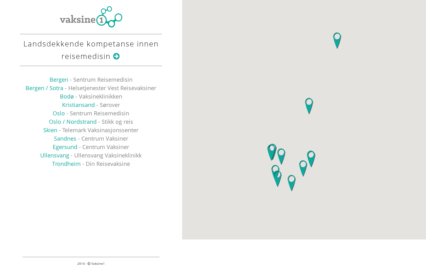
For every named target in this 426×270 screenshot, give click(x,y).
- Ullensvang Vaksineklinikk (91, 155)
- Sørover (91, 104)
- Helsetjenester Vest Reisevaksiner (91, 88)
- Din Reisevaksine (91, 163)
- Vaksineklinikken (91, 96)
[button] (271, 152)
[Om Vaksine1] (116, 56)
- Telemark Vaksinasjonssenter (90, 130)
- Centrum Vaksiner (91, 138)
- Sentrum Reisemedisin (91, 79)
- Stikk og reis (91, 121)
